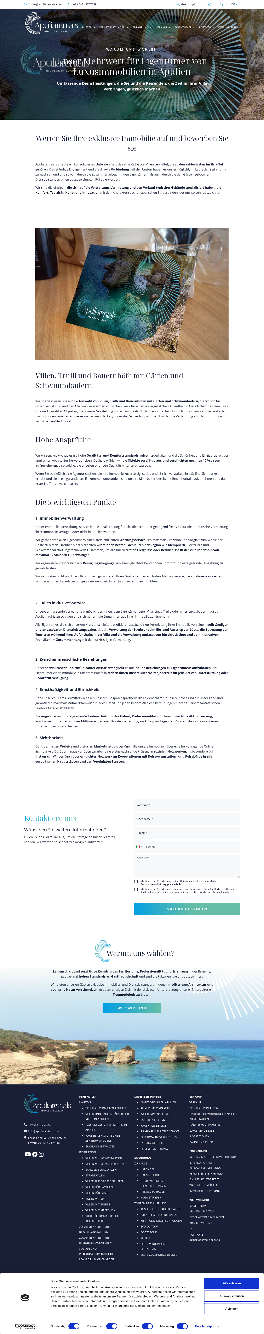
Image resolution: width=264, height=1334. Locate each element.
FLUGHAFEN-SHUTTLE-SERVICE (160, 1131)
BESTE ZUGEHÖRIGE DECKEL (159, 1254)
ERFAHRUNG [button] (141, 27)
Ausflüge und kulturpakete (161, 1209)
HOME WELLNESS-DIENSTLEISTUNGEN (153, 1183)
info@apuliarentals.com (46, 4)
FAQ (192, 1229)
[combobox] (139, 847)
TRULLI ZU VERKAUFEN (203, 1108)
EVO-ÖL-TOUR (149, 1226)
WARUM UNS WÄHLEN (203, 1185)
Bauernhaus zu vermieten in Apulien (106, 1127)
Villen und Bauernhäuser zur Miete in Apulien (107, 1116)
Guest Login (189, 4)
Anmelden (221, 4)
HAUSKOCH (148, 1169)
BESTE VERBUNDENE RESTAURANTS (154, 1246)
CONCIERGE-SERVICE (154, 1120)
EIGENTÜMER (198, 1151)
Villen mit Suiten (97, 1204)
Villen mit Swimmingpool (103, 1158)
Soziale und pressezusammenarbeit (96, 1251)
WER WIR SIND (132, 1008)
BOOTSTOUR (149, 1232)
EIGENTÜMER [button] (183, 27)
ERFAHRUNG (142, 1157)
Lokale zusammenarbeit (96, 1259)
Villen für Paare (97, 1193)
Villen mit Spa (95, 1198)
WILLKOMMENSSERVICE (156, 1114)
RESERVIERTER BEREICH (204, 1240)
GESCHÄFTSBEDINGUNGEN (206, 1217)
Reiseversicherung (154, 1149)
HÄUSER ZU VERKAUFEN (204, 1125)
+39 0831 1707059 (84, 4)
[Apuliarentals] (51, 23)
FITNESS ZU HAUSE (153, 1191)
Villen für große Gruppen (104, 1181)
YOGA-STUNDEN (151, 1197)
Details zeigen (204, 1326)
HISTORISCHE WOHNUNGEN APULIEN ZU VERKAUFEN (213, 1116)
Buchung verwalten (100, 1146)
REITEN (145, 1238)
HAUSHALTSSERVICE (153, 1125)
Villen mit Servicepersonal (105, 1164)
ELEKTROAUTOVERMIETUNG (159, 1137)
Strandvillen (95, 1175)
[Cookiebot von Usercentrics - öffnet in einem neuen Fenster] (25, 1326)
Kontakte (196, 1234)
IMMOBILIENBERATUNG (204, 1191)
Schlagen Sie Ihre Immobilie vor (212, 1157)
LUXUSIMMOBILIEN (201, 1130)
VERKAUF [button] (161, 27)
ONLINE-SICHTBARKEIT (204, 1179)
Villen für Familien (99, 1187)
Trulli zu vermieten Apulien (105, 1108)
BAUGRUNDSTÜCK (201, 1142)
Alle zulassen (232, 1283)
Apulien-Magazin (201, 1211)
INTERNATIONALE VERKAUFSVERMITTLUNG (205, 1165)
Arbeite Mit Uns (200, 1223)
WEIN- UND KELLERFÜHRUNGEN (161, 1220)
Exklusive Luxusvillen (101, 1169)
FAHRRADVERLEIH (152, 1143)
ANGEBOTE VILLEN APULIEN (158, 1102)
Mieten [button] (87, 27)
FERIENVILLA (87, 1096)
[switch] (111, 1326)
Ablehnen (231, 1308)
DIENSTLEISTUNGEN (147, 1096)
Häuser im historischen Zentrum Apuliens (102, 1138)
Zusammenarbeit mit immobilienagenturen (95, 1240)
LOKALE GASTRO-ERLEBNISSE (159, 1215)
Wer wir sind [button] (227, 27)
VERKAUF (195, 1096)
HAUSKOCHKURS (151, 1175)
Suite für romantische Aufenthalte (102, 1218)
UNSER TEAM (197, 1205)
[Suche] (211, 4)
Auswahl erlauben (232, 1296)
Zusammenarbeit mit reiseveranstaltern (94, 1229)
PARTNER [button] (205, 27)
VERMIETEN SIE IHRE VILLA (206, 1173)
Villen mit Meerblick (100, 1210)
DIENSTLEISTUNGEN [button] (112, 27)
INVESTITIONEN (199, 1136)
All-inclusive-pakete (155, 1108)
